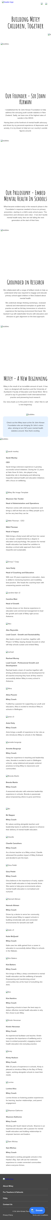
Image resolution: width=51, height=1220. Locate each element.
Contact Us (7, 1204)
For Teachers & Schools (13, 1192)
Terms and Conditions (40, 1215)
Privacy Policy (8, 1215)
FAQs (5, 1198)
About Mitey (8, 1186)
